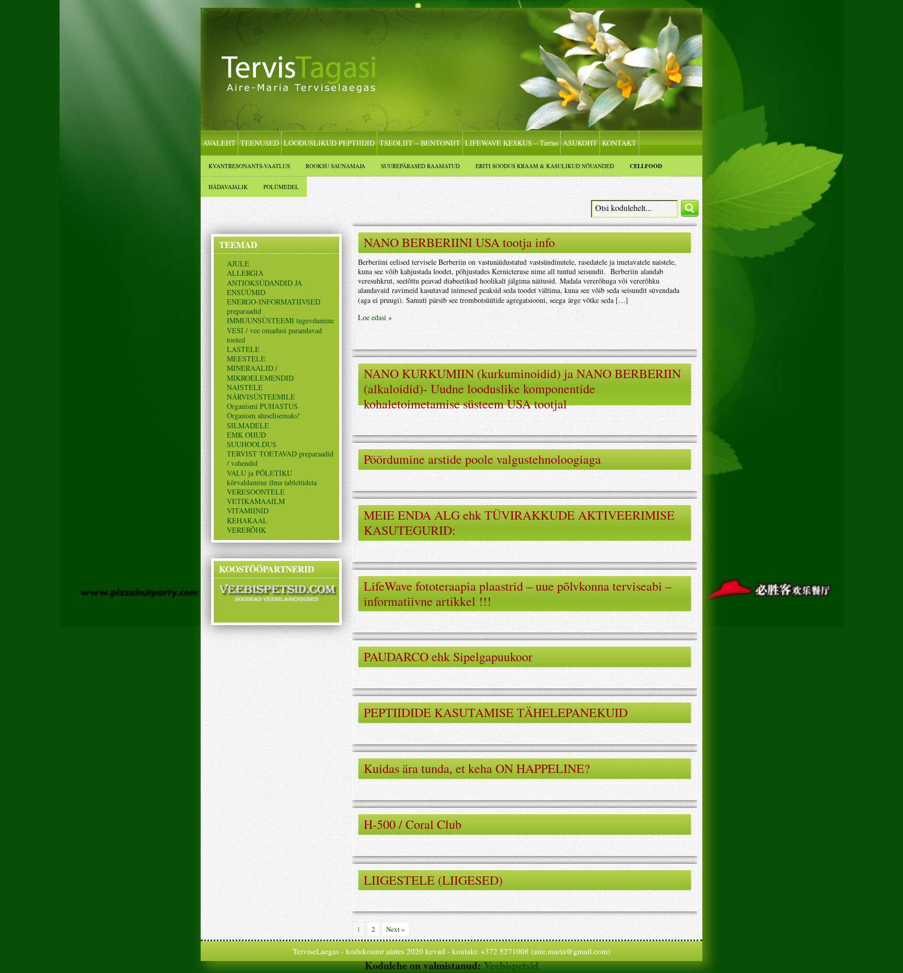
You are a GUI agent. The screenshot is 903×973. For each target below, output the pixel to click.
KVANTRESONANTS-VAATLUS (249, 166)
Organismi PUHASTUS (262, 406)
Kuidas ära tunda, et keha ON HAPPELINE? (477, 768)
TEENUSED (259, 143)
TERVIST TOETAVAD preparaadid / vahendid (280, 458)
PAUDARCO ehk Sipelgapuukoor (448, 656)
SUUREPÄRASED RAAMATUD (420, 166)
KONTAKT (619, 143)
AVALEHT (219, 143)
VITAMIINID (248, 510)
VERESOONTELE (256, 492)
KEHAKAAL (247, 520)
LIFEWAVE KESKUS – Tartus (511, 143)
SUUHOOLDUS (251, 444)
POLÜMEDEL (281, 187)
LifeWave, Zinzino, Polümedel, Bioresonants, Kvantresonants (307, 85)
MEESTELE (246, 359)
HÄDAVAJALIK (228, 187)
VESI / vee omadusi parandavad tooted (274, 335)
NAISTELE (245, 387)
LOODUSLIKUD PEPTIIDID (329, 143)
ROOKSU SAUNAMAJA (335, 166)
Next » (395, 929)
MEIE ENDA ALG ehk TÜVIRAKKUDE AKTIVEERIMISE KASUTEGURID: (519, 522)
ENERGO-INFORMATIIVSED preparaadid (273, 306)
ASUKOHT (580, 143)
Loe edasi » (375, 317)
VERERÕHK (246, 530)
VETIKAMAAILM (256, 501)
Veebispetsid (511, 965)
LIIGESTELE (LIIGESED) (433, 880)
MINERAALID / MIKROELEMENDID (260, 372)
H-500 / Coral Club (412, 824)
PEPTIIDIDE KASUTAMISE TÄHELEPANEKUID (496, 712)
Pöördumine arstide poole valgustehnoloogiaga (482, 459)
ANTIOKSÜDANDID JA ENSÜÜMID (264, 287)
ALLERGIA (245, 273)
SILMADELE (248, 425)
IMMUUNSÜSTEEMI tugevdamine (280, 320)
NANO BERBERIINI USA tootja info (459, 242)
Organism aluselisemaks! (263, 415)
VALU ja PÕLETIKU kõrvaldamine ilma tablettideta (272, 477)
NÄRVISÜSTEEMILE (261, 397)
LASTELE (243, 349)
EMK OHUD (246, 435)
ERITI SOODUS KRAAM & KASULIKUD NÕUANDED (545, 166)
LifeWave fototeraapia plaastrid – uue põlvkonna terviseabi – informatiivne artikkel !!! (518, 593)
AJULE (238, 263)
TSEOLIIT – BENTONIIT (419, 143)
